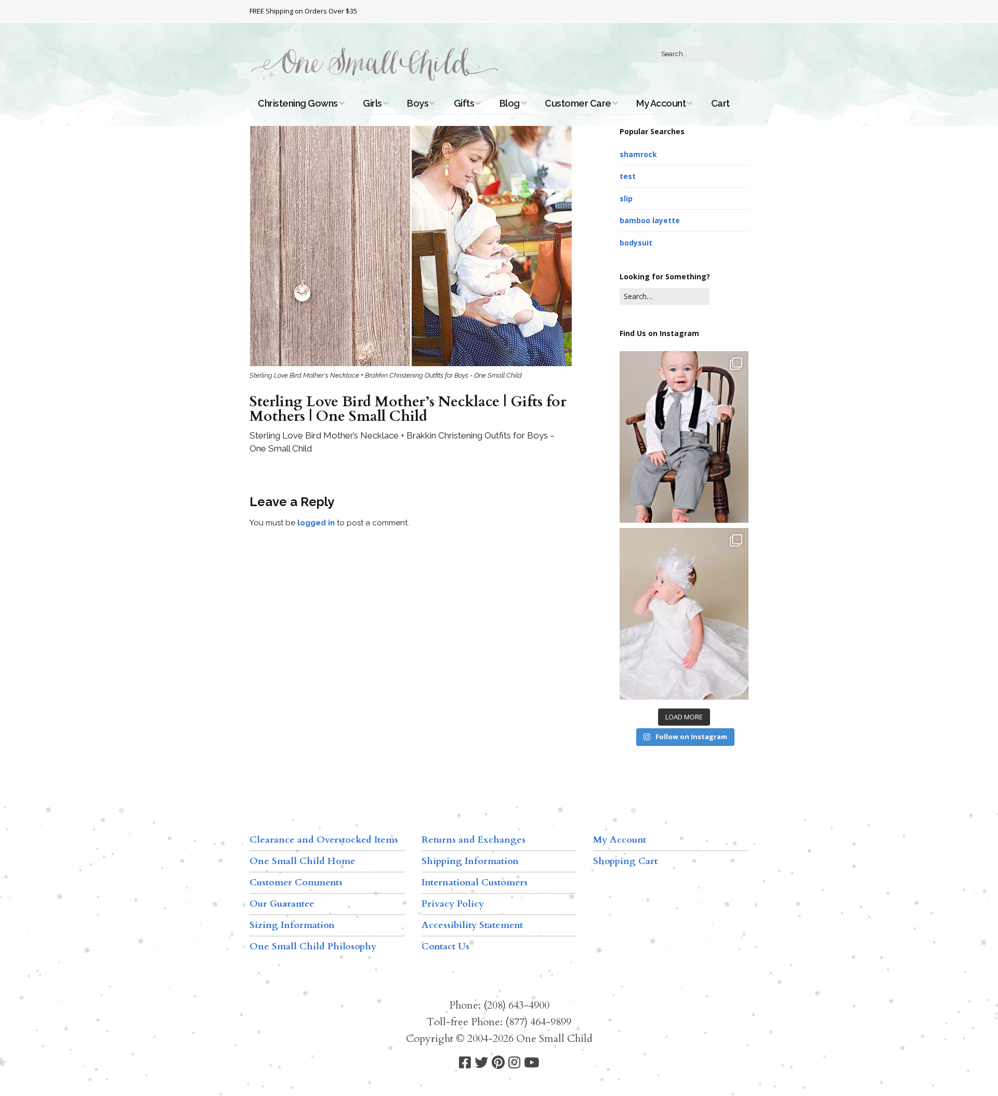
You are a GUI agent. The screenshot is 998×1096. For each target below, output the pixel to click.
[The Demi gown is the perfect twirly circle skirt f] (684, 614)
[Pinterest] (498, 1063)
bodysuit (636, 243)
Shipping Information (470, 861)
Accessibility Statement (472, 925)
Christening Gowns (298, 103)
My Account (661, 103)
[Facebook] (465, 1063)
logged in (316, 522)
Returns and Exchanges (474, 839)
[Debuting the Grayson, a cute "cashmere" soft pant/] (684, 437)
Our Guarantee (282, 903)
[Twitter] (481, 1063)
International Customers (475, 882)
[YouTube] (531, 1063)
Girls (372, 103)
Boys (417, 103)
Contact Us (445, 946)
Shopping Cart (625, 861)
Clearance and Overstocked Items (324, 839)
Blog (510, 103)
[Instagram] (514, 1063)
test (628, 176)
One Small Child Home (303, 861)
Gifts (464, 103)
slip (626, 198)
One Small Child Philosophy (313, 946)
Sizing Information (292, 925)
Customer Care (578, 103)
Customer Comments (296, 882)
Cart (720, 103)
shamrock (638, 154)
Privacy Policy (453, 903)
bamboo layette (650, 220)
